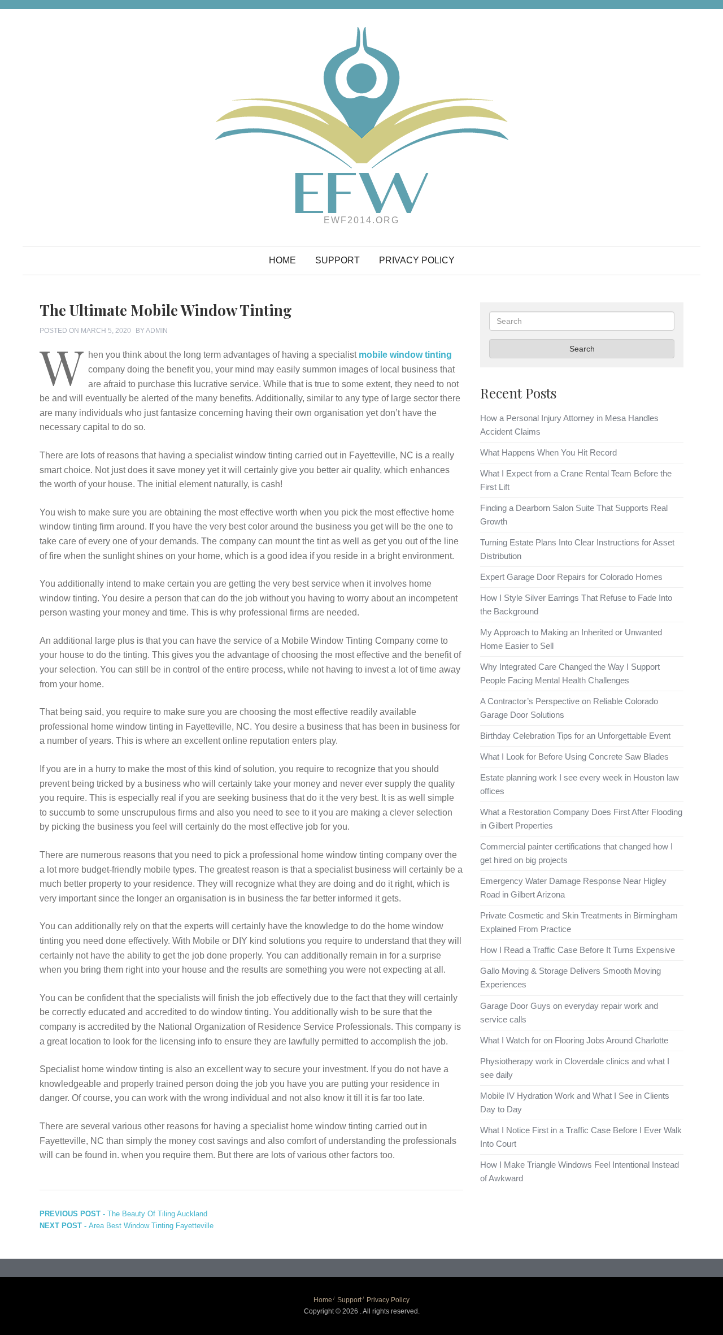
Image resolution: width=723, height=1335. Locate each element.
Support (337, 260)
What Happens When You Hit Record (548, 452)
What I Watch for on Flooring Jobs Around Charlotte (574, 1040)
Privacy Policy (417, 260)
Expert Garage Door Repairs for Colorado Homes (571, 577)
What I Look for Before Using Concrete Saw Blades (574, 756)
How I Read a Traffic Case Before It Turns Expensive (577, 950)
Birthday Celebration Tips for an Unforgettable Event (575, 735)
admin (157, 331)
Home (282, 260)
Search (582, 348)
